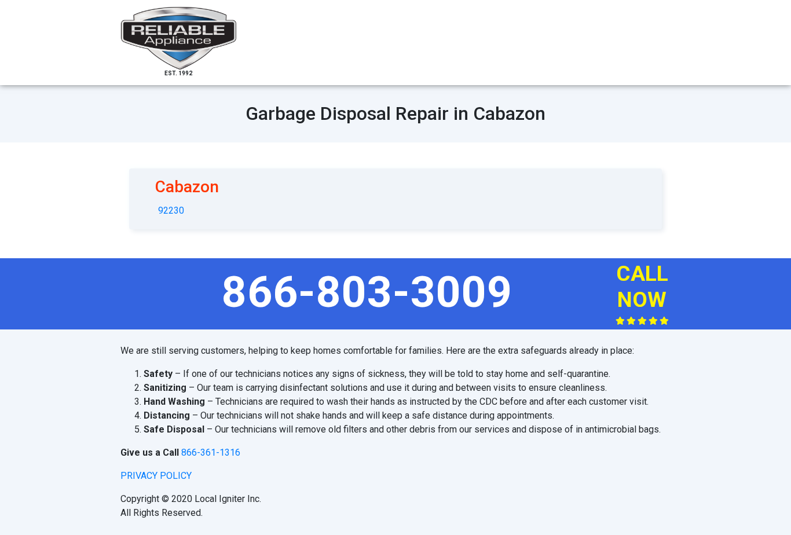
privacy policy (156, 475)
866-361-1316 (210, 452)
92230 (171, 210)
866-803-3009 (367, 291)
